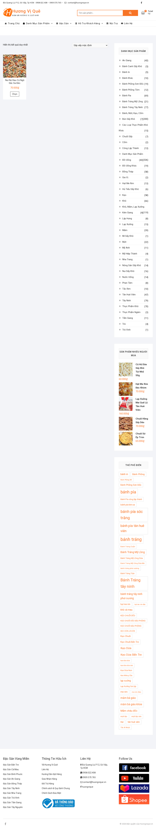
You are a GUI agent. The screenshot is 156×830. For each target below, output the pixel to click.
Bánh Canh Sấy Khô (132, 66)
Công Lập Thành (130, 148)
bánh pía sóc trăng (132, 514)
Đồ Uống (126, 160)
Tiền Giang (127, 318)
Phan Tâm (127, 282)
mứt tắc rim (136, 716)
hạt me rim (125, 604)
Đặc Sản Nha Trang (12, 793)
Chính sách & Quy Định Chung (56, 788)
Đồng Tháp (127, 171)
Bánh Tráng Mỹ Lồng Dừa (132, 558)
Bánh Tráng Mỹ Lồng (132, 101)
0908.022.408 (89, 772)
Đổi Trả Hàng (48, 783)
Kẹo (124, 195)
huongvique (87, 787)
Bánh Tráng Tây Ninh (132, 107)
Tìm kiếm (130, 13)
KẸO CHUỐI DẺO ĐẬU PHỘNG (133, 621)
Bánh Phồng (138, 474)
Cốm (124, 142)
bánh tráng (131, 539)
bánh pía (128, 492)
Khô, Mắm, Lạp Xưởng (133, 206)
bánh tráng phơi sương (130, 568)
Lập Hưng (127, 218)
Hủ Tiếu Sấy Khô (130, 189)
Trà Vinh (126, 329)
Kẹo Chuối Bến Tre (130, 642)
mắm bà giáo (128, 697)
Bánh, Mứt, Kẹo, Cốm (132, 113)
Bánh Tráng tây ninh (130, 583)
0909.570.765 (89, 777)
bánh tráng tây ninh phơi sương (131, 596)
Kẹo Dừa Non (126, 670)
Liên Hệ (128, 23)
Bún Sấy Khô (128, 119)
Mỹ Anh (126, 247)
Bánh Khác (127, 78)
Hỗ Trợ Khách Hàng (89, 23)
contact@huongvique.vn (78, 3)
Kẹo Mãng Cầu (126, 675)
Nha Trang (127, 259)
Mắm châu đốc (129, 710)
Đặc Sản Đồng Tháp (12, 783)
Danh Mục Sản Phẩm (38, 23)
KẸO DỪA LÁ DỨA (128, 631)
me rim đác (136, 692)
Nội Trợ (114, 23)
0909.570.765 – (56, 3)
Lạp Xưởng (127, 224)
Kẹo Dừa (126, 648)
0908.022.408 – (42, 3)
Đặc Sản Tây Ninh (11, 788)
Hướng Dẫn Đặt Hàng (52, 774)
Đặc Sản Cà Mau (11, 769)
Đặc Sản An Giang (11, 779)
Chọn (14, 94)
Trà (124, 324)
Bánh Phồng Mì (126, 480)
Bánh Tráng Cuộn (128, 546)
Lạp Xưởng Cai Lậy (128, 686)
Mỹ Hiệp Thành (129, 253)
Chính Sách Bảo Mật (51, 793)
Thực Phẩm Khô (130, 306)
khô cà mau (126, 609)
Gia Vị (125, 177)
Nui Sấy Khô (128, 271)
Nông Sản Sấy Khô (131, 265)
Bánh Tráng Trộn (128, 573)
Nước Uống (128, 277)
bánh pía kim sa (128, 504)
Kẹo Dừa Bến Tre (131, 654)
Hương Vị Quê (26, 11)
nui (122, 722)
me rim (124, 691)
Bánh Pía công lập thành (131, 499)
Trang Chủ (14, 23)
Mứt (124, 242)
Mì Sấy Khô (127, 236)
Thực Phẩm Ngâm (131, 312)
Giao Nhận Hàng (49, 779)
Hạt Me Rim (128, 183)
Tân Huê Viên (129, 294)
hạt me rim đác (140, 604)
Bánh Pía (126, 95)
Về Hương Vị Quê (50, 765)
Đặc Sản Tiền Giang (12, 802)
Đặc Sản (64, 23)
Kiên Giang (127, 212)
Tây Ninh (126, 300)
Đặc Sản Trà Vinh (11, 798)
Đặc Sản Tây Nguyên (13, 807)
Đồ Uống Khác (129, 165)
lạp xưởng (126, 680)
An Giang (126, 60)
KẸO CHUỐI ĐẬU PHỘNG (131, 626)
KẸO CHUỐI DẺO (128, 615)
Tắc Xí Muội (125, 727)
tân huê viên (134, 722)
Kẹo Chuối (126, 636)
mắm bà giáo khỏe (131, 704)
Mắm (124, 230)
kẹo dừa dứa (125, 661)
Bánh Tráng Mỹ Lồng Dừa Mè (132, 563)
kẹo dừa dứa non (127, 665)
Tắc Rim (126, 288)
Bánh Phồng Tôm (131, 89)
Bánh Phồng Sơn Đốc (133, 83)
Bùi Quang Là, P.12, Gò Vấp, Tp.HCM (18, 3)
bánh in (124, 474)
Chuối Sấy (127, 136)
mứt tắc (124, 716)
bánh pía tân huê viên (132, 528)
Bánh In (126, 72)
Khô (124, 200)
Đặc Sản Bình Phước (12, 774)
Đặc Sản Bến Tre (11, 765)
